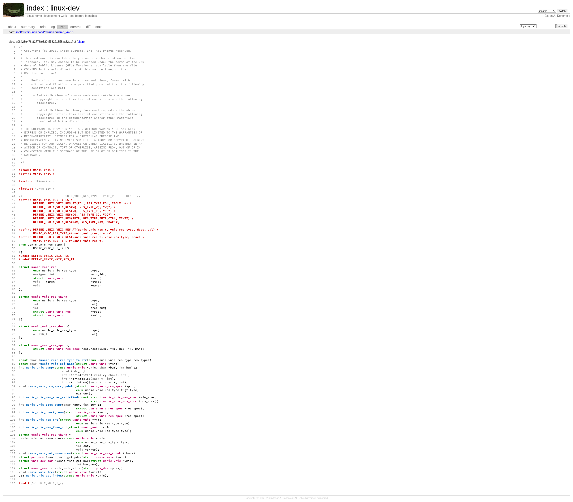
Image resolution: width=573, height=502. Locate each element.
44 (13, 207)
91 (13, 382)
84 (13, 356)
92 (13, 386)
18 (13, 110)
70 (13, 304)
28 (13, 147)
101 (12, 420)
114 (12, 468)
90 (13, 379)
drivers (26, 32)
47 (13, 218)
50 (13, 229)
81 (13, 345)
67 (13, 293)
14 (13, 95)
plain (81, 41)
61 (13, 270)
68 (13, 297)
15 (13, 99)
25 (13, 136)
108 (12, 446)
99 (13, 412)
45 (13, 211)
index (35, 8)
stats (99, 27)
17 (13, 106)
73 (13, 315)
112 (12, 461)
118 (12, 483)
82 (13, 349)
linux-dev (65, 8)
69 (13, 300)
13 (13, 91)
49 (13, 226)
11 (13, 84)
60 (13, 267)
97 (13, 405)
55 (13, 248)
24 (13, 132)
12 (13, 88)
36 (13, 177)
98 (13, 408)
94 (13, 393)
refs (43, 27)
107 (12, 442)
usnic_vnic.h (65, 32)
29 (13, 151)
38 (13, 185)
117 (12, 479)
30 (13, 155)
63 (13, 278)
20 (13, 118)
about (12, 27)
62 (13, 274)
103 (12, 427)
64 (13, 282)
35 (13, 174)
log (53, 27)
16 (13, 103)
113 (12, 464)
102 (12, 423)
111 (12, 457)
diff (88, 27)
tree (62, 27)
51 (13, 233)
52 (13, 237)
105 (12, 434)
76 (13, 326)
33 (13, 166)
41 (13, 196)
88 (13, 371)
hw (46, 32)
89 (13, 375)
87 (13, 367)
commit (75, 27)
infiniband (38, 32)
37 (13, 181)
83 (13, 352)
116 (12, 475)
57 (13, 256)
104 (12, 431)
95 (13, 397)
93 (13, 390)
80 (13, 341)
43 (13, 203)
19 (13, 114)
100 (12, 416)
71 (13, 308)
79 (13, 337)
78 (13, 334)
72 (13, 311)
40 (13, 192)
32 (13, 162)
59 (13, 263)
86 (13, 364)
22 (13, 125)
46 (13, 214)
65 (13, 285)
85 (13, 360)
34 (13, 170)
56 (13, 252)
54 (13, 244)
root (18, 32)
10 (13, 80)
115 (12, 472)
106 (12, 438)
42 (13, 200)
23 (13, 129)
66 (13, 289)
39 (13, 189)
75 (13, 323)
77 (13, 330)
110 (12, 453)
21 (13, 121)
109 (12, 449)
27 (13, 144)
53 (13, 241)
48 (13, 222)
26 (13, 140)
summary (28, 27)
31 (13, 159)
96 (13, 401)
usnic (52, 32)
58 (13, 259)
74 (13, 319)
